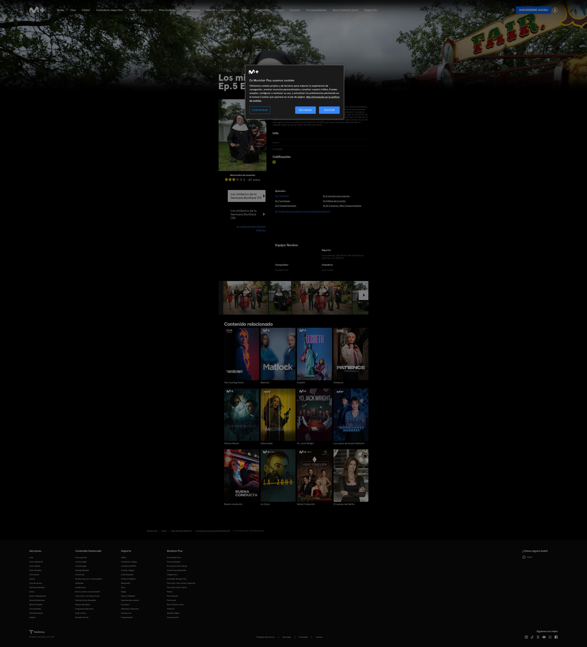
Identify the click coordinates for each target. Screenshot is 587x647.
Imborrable (267, 443)
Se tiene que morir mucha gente (88, 579)
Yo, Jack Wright (305, 443)
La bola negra (81, 562)
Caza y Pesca (80, 613)
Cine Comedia (35, 570)
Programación (127, 617)
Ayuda (529, 557)
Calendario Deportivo (130, 609)
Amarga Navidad (82, 570)
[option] (246, 298)
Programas (262, 10)
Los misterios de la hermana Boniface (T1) (246, 196)
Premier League (127, 570)
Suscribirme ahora (533, 10)
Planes (169, 592)
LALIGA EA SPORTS (128, 566)
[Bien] (237, 179)
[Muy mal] (226, 179)
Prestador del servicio (265, 637)
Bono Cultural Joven (345, 10)
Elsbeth (301, 382)
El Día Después (127, 575)
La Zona (265, 504)
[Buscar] (513, 10)
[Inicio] (37, 10)
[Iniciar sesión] (555, 10)
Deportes (147, 10)
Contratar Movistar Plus (176, 579)
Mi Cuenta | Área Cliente (177, 566)
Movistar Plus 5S (81, 617)
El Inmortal (79, 575)
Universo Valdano (128, 579)
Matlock (265, 382)
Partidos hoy (126, 613)
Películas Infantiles (37, 587)
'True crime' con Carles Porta (87, 596)
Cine (73, 10)
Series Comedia (35, 604)
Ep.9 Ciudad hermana (285, 206)
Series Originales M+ (37, 596)
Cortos (279, 10)
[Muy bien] (241, 179)
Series (60, 10)
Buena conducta (233, 504)
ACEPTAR (329, 110)
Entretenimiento (36, 613)
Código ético (172, 575)
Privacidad (303, 637)
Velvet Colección (306, 504)
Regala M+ (370, 10)
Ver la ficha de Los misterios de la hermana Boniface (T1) (302, 211)
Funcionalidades (316, 10)
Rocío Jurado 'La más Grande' (87, 592)
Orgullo (32, 617)
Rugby (245, 10)
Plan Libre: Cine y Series (177, 587)
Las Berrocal (80, 587)
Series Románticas (36, 600)
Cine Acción (34, 575)
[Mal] (230, 179)
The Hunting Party (234, 382)
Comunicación (173, 617)
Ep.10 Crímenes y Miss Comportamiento (342, 206)
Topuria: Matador (128, 596)
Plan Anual (171, 600)
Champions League (129, 562)
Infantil (210, 10)
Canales (295, 10)
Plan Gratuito (167, 10)
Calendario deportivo (109, 10)
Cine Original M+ (36, 562)
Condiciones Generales (176, 570)
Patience (338, 382)
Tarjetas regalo (173, 613)
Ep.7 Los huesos (282, 201)
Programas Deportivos (84, 609)
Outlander (79, 583)
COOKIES (319, 637)
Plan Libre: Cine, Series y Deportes (181, 583)
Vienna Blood (231, 443)
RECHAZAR (305, 110)
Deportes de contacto (130, 600)
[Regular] (233, 179)
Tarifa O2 (171, 609)
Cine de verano (35, 583)
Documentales (191, 10)
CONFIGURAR (260, 110)
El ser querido (81, 557)
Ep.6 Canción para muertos (336, 196)
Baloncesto (228, 10)
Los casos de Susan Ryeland (349, 443)
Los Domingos (81, 566)
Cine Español (34, 566)
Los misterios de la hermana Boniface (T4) (244, 214)
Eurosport (125, 604)
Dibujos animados (82, 604)
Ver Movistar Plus (174, 557)
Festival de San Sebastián (85, 600)
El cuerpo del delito (344, 504)
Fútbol (86, 10)
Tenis (132, 10)
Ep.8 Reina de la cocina (334, 201)
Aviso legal (286, 637)
